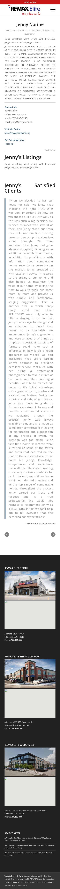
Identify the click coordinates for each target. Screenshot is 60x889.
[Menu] (51, 9)
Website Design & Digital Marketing (18, 876)
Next (53, 534)
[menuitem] (44, 9)
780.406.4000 (16, 640)
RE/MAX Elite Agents (42, 30)
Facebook (9, 143)
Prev (7, 534)
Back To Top (50, 150)
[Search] (44, 9)
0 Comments (25, 30)
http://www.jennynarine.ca (17, 132)
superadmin (30, 34)
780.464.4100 (16, 728)
